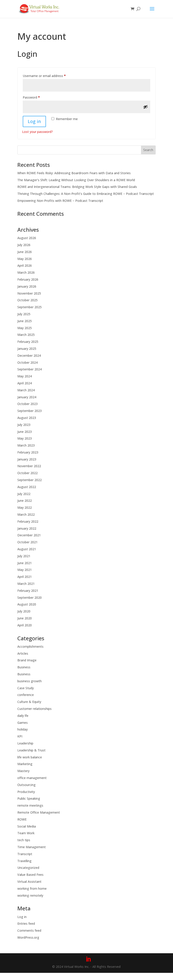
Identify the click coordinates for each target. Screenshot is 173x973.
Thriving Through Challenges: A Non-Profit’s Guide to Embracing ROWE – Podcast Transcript (85, 194)
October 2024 (27, 362)
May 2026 (24, 259)
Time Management (31, 847)
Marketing (24, 764)
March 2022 (26, 514)
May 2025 (24, 328)
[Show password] (145, 106)
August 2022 (26, 487)
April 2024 (24, 383)
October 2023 (27, 404)
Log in (34, 121)
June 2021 (24, 563)
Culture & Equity (29, 702)
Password (37, 97)
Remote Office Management (38, 812)
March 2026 (26, 272)
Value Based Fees (30, 874)
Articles (22, 653)
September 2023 (29, 411)
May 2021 (24, 570)
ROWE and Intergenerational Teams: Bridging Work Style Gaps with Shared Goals (77, 187)
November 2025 (29, 293)
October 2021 (27, 542)
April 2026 (24, 265)
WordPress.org (28, 937)
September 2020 (29, 597)
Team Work (25, 833)
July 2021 (23, 556)
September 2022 (29, 480)
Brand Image (26, 660)
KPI (19, 736)
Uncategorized (28, 867)
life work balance (29, 757)
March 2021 (26, 583)
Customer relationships (34, 709)
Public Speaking (28, 798)
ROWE (22, 819)
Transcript (24, 854)
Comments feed (29, 930)
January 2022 (26, 528)
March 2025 (26, 334)
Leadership (25, 743)
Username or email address (50, 75)
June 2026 (24, 252)
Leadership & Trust (31, 750)
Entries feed (26, 923)
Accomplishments (30, 646)
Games (22, 722)
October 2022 (27, 473)
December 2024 (29, 355)
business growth (29, 681)
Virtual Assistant (29, 881)
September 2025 (29, 307)
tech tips (23, 840)
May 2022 (24, 507)
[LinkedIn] (88, 959)
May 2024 (24, 376)
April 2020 (24, 625)
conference (25, 695)
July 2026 (23, 245)
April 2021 (24, 577)
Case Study (25, 688)
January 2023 (26, 459)
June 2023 (24, 431)
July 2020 (23, 611)
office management (32, 778)
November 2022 (29, 466)
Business (23, 667)
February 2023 (27, 452)
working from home (32, 888)
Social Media (26, 826)
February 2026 (27, 279)
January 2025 (26, 348)
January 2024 (26, 397)
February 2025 (27, 341)
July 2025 (23, 314)
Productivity (26, 792)
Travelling (24, 861)
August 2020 (26, 604)
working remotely (30, 895)
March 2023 (26, 445)
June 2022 (24, 500)
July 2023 (23, 425)
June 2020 (24, 618)
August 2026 (26, 238)
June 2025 (24, 321)
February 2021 (27, 590)
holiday (22, 729)
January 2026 (26, 286)
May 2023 (24, 438)
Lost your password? (37, 132)
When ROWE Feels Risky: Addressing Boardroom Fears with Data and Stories (74, 173)
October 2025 (27, 300)
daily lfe (22, 715)
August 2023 (26, 418)
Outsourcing (26, 785)
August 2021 (26, 549)
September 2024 (29, 369)
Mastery (23, 771)
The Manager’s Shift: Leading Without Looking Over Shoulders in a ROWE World (76, 180)
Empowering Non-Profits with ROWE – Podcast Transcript (60, 200)
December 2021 (29, 535)
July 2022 (23, 494)
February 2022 (27, 521)
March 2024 (26, 390)
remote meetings (30, 805)
